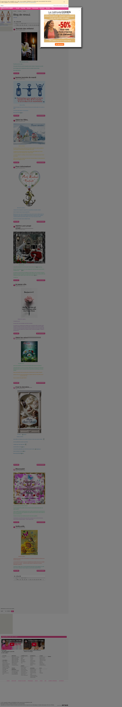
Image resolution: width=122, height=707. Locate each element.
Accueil (17, 8)
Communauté (35, 8)
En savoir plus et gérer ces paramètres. (27, 2)
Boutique (48, 8)
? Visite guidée (65, 5)
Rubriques (42, 8)
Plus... (53, 8)
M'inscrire (55, 5)
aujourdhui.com (7, 8)
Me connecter (59, 5)
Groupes (29, 8)
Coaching (23, 8)
